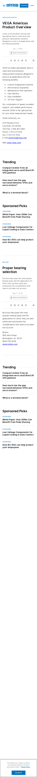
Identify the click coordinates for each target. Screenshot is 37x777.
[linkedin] (15, 60)
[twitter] (18, 60)
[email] (26, 60)
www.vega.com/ (14, 143)
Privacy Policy (25, 767)
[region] (18, 768)
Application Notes (9, 17)
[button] (4, 5)
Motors (5, 262)
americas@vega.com (17, 138)
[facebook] (11, 60)
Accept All (18, 772)
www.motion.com (10, 344)
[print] (33, 60)
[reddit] (22, 60)
